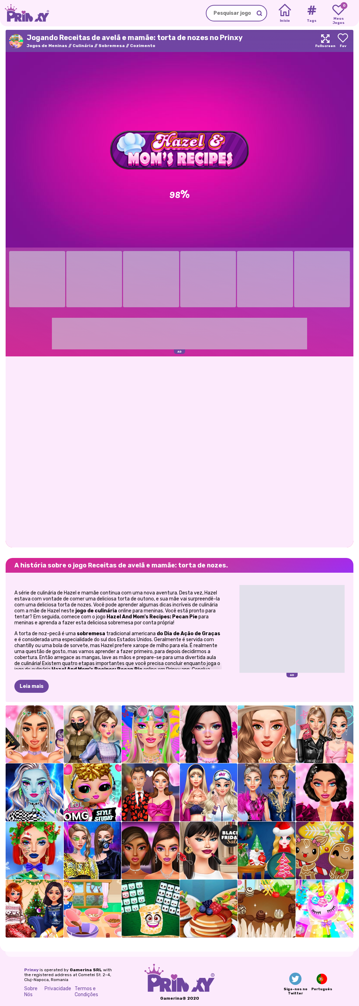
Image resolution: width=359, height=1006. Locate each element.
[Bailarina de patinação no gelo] (267, 792)
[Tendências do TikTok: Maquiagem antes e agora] (34, 734)
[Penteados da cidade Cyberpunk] (93, 851)
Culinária (83, 45)
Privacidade (58, 989)
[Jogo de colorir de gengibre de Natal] (325, 851)
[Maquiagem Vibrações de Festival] (151, 734)
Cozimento (142, 45)
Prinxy (31, 969)
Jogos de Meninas (47, 45)
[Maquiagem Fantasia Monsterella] (34, 792)
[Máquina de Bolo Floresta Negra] (267, 909)
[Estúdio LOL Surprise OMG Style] (93, 792)
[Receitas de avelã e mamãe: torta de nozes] (93, 909)
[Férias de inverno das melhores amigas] (34, 909)
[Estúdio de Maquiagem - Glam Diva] (267, 734)
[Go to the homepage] (24, 13)
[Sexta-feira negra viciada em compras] (209, 851)
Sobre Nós (31, 992)
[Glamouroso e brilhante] (151, 851)
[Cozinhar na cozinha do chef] (209, 909)
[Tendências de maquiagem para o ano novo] (325, 792)
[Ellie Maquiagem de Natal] (34, 851)
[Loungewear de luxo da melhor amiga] (209, 792)
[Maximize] (325, 40)
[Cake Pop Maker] (325, 909)
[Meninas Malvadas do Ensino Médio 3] (325, 734)
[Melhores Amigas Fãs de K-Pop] (93, 734)
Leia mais (31, 686)
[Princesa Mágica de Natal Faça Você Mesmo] (267, 851)
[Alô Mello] (151, 909)
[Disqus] (179, 451)
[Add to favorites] (343, 40)
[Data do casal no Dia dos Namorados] (151, 792)
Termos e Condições (86, 992)
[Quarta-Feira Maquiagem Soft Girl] (209, 734)
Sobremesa (112, 45)
